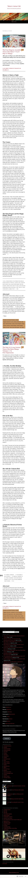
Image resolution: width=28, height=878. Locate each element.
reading (15, 615)
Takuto (8, 716)
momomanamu (10, 794)
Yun (20, 327)
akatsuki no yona (10, 321)
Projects (5, 770)
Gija (22, 321)
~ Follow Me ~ (7, 738)
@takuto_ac (8, 707)
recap (19, 615)
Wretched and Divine (8, 818)
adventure (9, 612)
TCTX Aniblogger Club (8, 773)
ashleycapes (9, 785)
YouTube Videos (7, 777)
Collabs (5, 753)
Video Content (6, 776)
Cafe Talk (5, 751)
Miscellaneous (7, 766)
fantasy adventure (17, 321)
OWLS (5, 767)
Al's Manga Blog (7, 826)
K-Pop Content (7, 763)
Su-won (7, 327)
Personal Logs (7, 769)
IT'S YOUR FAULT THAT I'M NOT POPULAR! (13, 819)
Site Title (5, 811)
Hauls (5, 760)
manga (16, 319)
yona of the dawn (15, 327)
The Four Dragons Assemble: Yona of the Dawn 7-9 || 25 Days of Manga (12, 51)
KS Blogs (5, 825)
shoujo (4, 617)
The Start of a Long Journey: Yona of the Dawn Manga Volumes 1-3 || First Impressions (12, 350)
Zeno (23, 327)
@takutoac (9, 709)
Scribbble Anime (7, 809)
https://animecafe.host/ (9, 723)
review (21, 615)
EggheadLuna (6, 821)
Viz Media (12, 617)
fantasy (4, 614)
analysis (5, 747)
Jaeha (13, 323)
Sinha (4, 327)
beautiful (20, 612)
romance (8, 325)
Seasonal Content (7, 771)
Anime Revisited (7, 748)
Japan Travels (6, 761)
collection (6, 754)
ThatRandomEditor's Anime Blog (10, 828)
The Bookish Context (8, 816)
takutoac (10, 718)
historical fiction (8, 323)
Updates (5, 774)
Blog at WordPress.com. (14, 872)
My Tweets (5, 863)
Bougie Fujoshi (7, 824)
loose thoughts (18, 323)
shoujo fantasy (13, 325)
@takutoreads (12, 714)
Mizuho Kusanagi (10, 615)
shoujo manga (20, 325)
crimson (8, 789)
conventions (6, 756)
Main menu (14, 21)
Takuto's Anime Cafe (14, 6)
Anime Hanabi (6, 815)
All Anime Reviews (11, 319)
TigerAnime (6, 829)
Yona (11, 327)
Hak (4, 323)
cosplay (5, 757)
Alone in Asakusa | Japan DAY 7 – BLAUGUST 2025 (14, 658)
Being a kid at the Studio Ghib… (17, 798)
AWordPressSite (7, 822)
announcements (7, 750)
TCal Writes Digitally (8, 814)
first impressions (10, 614)
